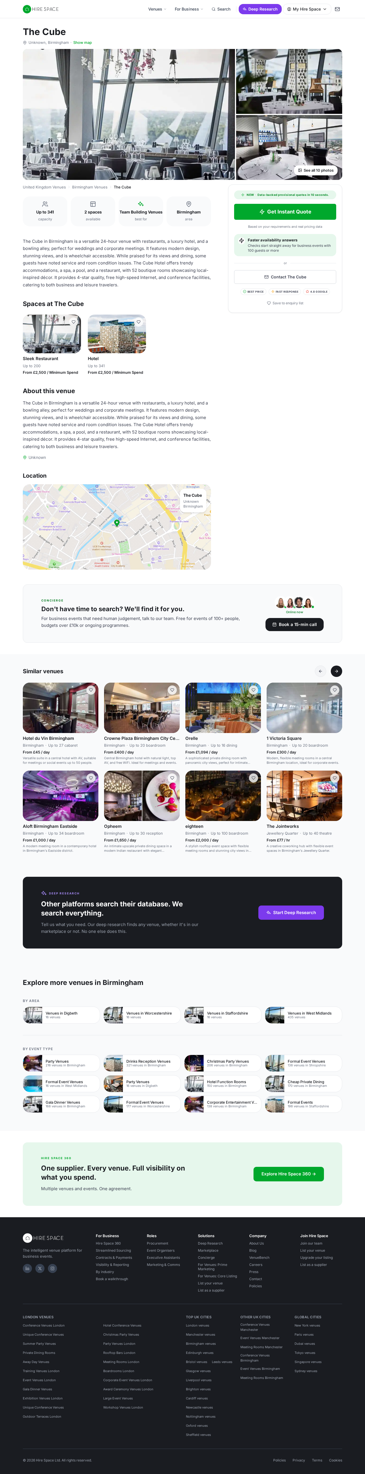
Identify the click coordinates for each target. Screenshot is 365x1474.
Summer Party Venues (39, 1344)
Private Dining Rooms (39, 1353)
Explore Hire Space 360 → (288, 1174)
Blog (252, 1250)
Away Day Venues (36, 1362)
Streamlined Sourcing (113, 1250)
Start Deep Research (294, 912)
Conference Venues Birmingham (255, 1357)
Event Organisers (161, 1250)
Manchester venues (200, 1335)
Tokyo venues (305, 1353)
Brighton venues (198, 1389)
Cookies (335, 1460)
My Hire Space (307, 9)
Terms (317, 1460)
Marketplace (208, 1250)
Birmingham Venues (90, 187)
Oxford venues (197, 1426)
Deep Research (263, 9)
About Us (256, 1243)
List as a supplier (211, 1290)
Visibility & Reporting (112, 1264)
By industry (105, 1272)
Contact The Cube (288, 276)
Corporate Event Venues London (127, 1380)
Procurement (157, 1243)
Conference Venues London (44, 1325)
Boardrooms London (118, 1371)
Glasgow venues (198, 1371)
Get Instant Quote (289, 212)
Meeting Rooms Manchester (261, 1347)
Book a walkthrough (112, 1279)
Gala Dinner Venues (37, 1389)
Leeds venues (222, 1362)
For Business (187, 9)
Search (223, 9)
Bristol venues (196, 1362)
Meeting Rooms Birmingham (261, 1378)
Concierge (206, 1257)
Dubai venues (305, 1344)
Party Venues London (119, 1344)
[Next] (336, 671)
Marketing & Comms (163, 1264)
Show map (82, 42)
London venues (197, 1325)
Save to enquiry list (288, 303)
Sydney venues (306, 1371)
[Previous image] (29, 334)
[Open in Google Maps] (117, 527)
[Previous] (320, 671)
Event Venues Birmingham (260, 1369)
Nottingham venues (201, 1416)
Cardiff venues (197, 1398)
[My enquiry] (337, 9)
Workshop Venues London (123, 1407)
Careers (255, 1264)
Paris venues (304, 1335)
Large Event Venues (118, 1398)
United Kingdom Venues (44, 187)
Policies (255, 1286)
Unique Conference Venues (43, 1335)
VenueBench (259, 1257)
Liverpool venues (199, 1380)
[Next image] (74, 334)
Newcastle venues (199, 1407)
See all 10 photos (319, 170)
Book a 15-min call (298, 624)
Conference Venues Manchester (255, 1327)
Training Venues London (41, 1371)
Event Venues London (39, 1380)
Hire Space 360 (108, 1243)
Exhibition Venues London (43, 1398)
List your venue (210, 1283)
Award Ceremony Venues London (128, 1389)
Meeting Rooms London (121, 1362)
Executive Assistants (163, 1257)
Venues (155, 9)
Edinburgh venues (200, 1353)
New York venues (307, 1325)
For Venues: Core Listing (217, 1276)
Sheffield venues (198, 1435)
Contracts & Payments (114, 1257)
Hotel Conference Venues (122, 1325)
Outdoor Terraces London (42, 1416)
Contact (255, 1279)
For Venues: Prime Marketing (212, 1266)
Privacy (299, 1460)
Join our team (311, 1243)
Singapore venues (308, 1362)
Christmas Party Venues (121, 1335)
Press (253, 1272)
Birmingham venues (201, 1344)
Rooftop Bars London (119, 1353)
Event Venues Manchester (259, 1338)
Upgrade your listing (316, 1257)
